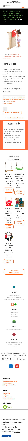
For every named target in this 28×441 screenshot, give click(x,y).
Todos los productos (14, 272)
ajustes (17, 431)
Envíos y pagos (7, 383)
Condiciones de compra (10, 381)
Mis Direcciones (7, 397)
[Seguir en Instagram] (17, 366)
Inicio (5, 11)
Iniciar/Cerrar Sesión (9, 399)
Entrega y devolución (9, 385)
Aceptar (6, 436)
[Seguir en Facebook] (11, 366)
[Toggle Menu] (23, 7)
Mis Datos (6, 395)
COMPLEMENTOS (7, 103)
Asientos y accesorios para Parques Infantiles (12, 56)
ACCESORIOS (12, 101)
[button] (22, 30)
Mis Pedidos (6, 393)
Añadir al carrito (12, 113)
